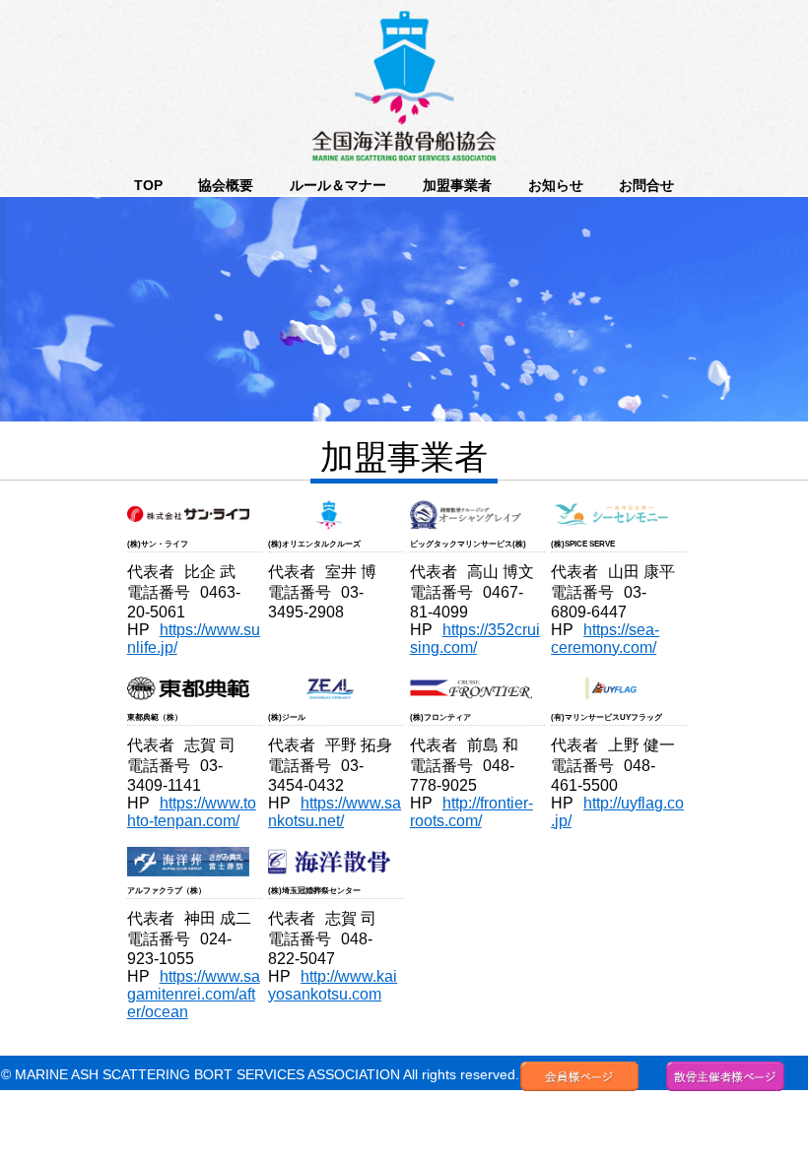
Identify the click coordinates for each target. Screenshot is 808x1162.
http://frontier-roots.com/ (471, 812)
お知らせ (555, 185)
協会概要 (225, 185)
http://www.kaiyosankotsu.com (332, 985)
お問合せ (646, 185)
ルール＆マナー (338, 185)
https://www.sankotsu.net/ (334, 812)
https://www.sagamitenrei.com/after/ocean (193, 994)
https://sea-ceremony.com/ (605, 638)
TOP (148, 185)
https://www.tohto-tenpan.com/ (191, 812)
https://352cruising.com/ (475, 638)
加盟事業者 (457, 185)
